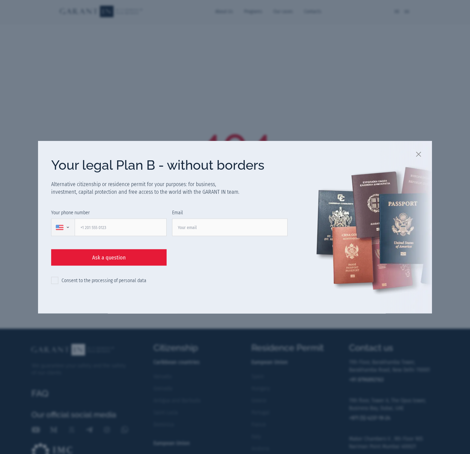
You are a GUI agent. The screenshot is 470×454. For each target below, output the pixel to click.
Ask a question (109, 257)
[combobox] (63, 227)
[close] (419, 154)
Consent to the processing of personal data (104, 280)
